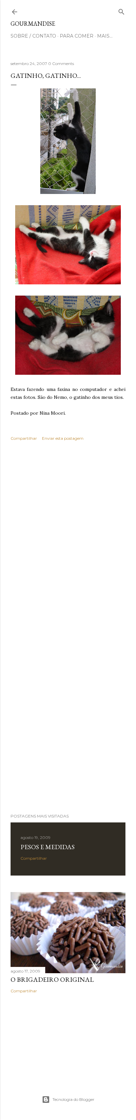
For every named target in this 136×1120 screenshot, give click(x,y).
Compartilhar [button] (24, 438)
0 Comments (61, 63)
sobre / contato (33, 36)
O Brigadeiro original (52, 979)
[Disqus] (68, 541)
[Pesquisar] (121, 10)
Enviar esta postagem (63, 438)
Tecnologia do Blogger (73, 1099)
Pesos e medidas (47, 847)
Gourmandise (33, 23)
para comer (76, 36)
